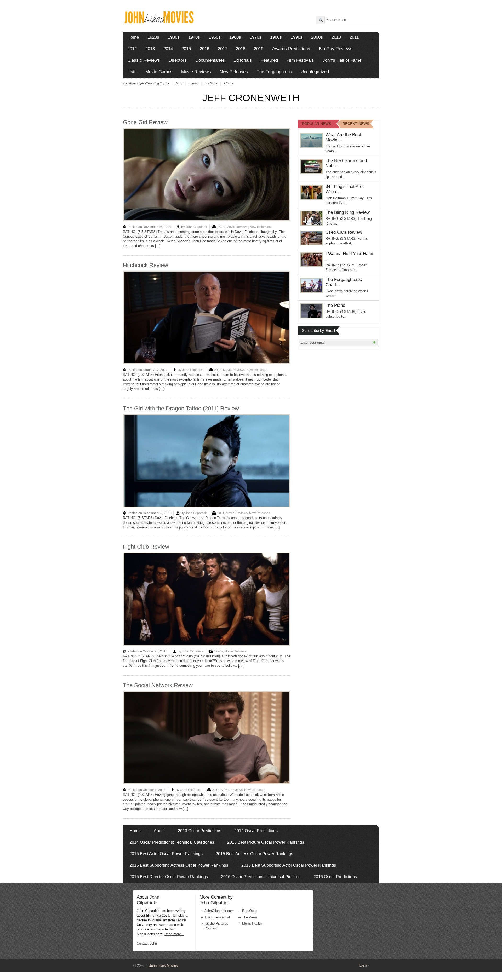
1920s (153, 37)
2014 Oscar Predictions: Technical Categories (171, 842)
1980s (276, 37)
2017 (222, 48)
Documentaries (210, 60)
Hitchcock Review (145, 265)
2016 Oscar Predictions (335, 877)
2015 (186, 48)
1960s (235, 37)
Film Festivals (300, 60)
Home (133, 37)
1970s (255, 37)
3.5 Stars (211, 83)
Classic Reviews (143, 60)
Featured (269, 60)
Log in (363, 965)
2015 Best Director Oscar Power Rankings (168, 877)
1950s (215, 37)
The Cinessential (217, 917)
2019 (258, 48)
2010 (336, 37)
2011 (354, 37)
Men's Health (252, 923)
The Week (250, 917)
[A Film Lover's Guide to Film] (159, 21)
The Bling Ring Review (348, 212)
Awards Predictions (291, 48)
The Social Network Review (158, 685)
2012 (132, 48)
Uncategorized (315, 71)
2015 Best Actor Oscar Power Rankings (166, 854)
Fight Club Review (146, 546)
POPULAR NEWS (316, 124)
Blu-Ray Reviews (335, 48)
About (159, 831)
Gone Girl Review (145, 122)
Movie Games (159, 71)
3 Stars (228, 83)
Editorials (242, 60)
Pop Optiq (249, 911)
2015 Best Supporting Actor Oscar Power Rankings (288, 865)
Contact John (147, 943)
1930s (174, 37)
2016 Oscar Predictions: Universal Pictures (260, 877)
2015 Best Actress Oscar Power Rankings (254, 854)
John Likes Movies (162, 966)
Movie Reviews (196, 71)
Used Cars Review (344, 232)
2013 (150, 48)
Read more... (174, 934)
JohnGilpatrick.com (219, 911)
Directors (178, 60)
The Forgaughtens (274, 71)
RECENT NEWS (356, 124)
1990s (297, 37)
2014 (168, 48)
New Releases (234, 71)
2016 (204, 48)
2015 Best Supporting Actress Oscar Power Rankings (178, 865)
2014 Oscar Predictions (256, 831)
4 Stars (194, 83)
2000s (317, 37)
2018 (240, 48)
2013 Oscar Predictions (199, 831)
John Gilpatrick (196, 227)
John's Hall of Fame (342, 60)
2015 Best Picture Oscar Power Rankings (265, 842)
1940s (194, 37)
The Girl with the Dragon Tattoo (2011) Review (181, 408)
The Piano (335, 305)
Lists (132, 71)
